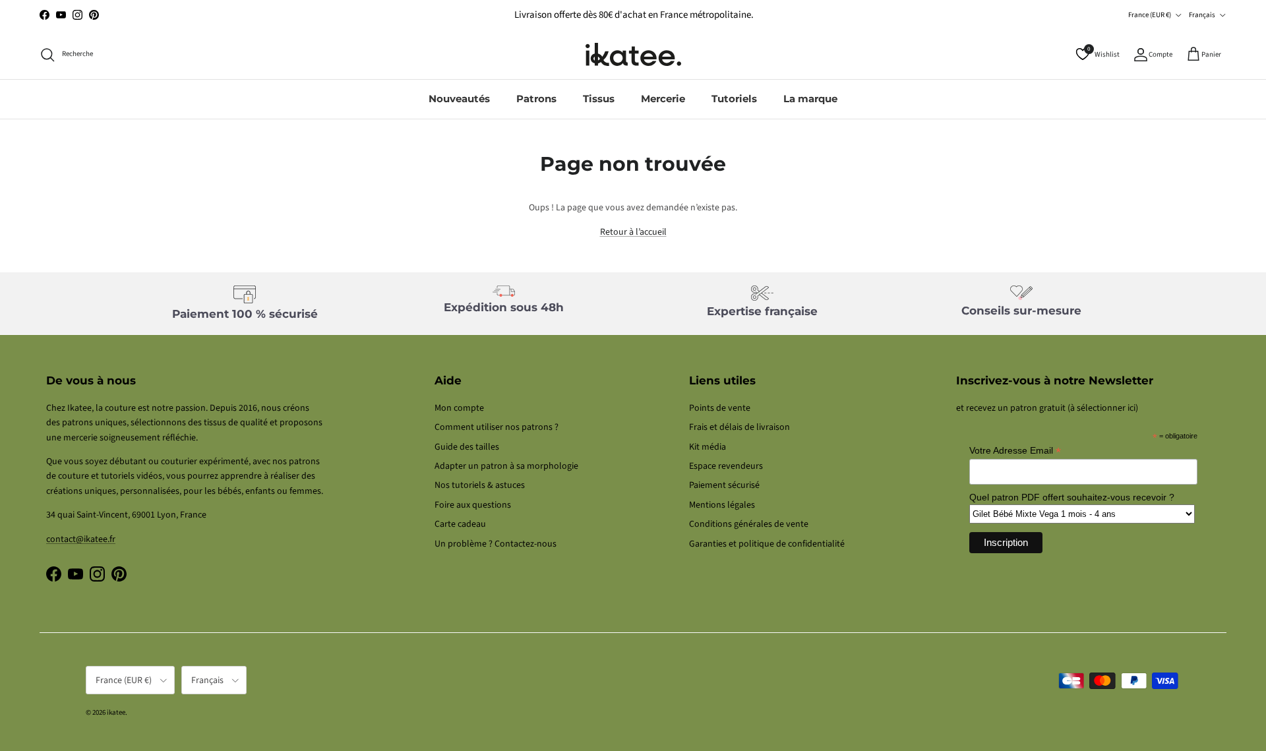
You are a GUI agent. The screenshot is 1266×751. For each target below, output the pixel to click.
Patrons (536, 98)
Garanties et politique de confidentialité (767, 544)
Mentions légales (722, 505)
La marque (810, 98)
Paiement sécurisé (724, 485)
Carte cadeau (460, 524)
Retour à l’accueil (633, 232)
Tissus (599, 98)
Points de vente (719, 408)
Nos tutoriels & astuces (480, 485)
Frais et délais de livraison (739, 427)
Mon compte (459, 408)
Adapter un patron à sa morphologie (506, 466)
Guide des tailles (467, 447)
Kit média (707, 447)
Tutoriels (734, 98)
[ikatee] (633, 54)
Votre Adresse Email (1015, 450)
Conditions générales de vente (748, 524)
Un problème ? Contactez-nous (496, 544)
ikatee (116, 712)
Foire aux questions (473, 505)
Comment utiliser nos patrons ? (496, 427)
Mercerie (663, 98)
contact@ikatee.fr (80, 539)
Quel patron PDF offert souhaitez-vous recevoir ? (1071, 497)
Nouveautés (459, 98)
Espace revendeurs (726, 466)
